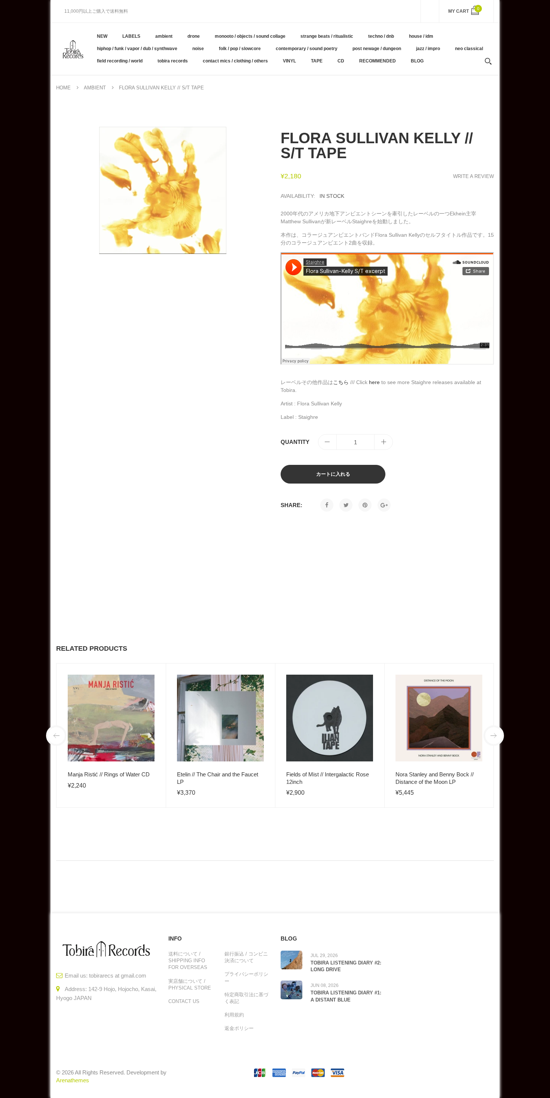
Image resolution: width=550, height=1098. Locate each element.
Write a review (473, 176)
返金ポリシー (239, 1028)
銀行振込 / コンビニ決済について (246, 957)
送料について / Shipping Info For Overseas (187, 960)
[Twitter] (345, 505)
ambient (95, 88)
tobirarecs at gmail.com (117, 975)
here (374, 382)
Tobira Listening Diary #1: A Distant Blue (346, 996)
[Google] (384, 505)
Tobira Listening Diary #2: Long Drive (346, 966)
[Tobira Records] (72, 48)
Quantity (295, 442)
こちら (341, 382)
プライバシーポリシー (246, 977)
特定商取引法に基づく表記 (246, 998)
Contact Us (183, 1001)
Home (63, 88)
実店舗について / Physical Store (189, 984)
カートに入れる (333, 474)
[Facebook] (326, 505)
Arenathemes (72, 1080)
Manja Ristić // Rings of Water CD (109, 774)
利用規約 (234, 1015)
